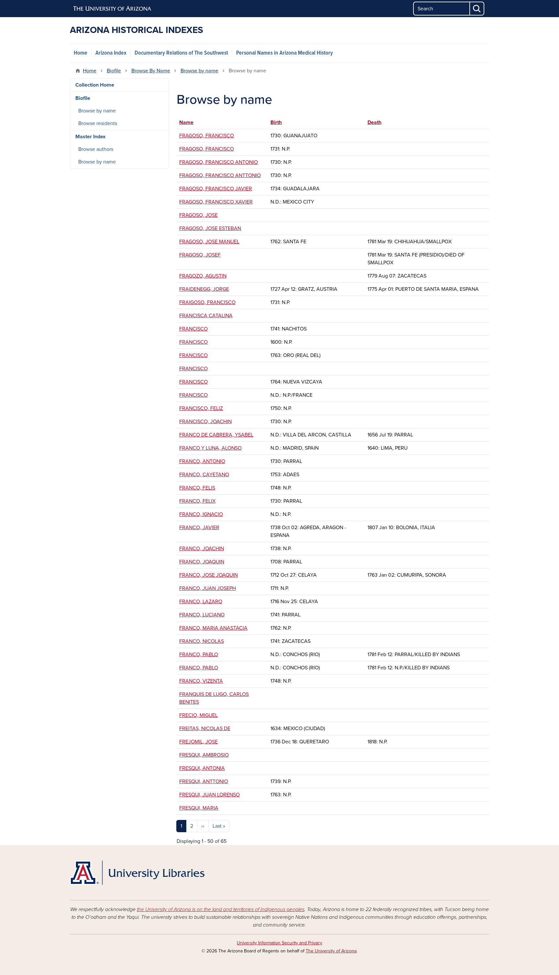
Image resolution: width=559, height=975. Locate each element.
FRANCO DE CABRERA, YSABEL (216, 435)
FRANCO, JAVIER (199, 527)
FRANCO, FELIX (197, 501)
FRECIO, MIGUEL (198, 715)
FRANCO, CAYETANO (204, 474)
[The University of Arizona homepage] (112, 9)
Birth (276, 122)
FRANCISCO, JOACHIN (205, 421)
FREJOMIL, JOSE (198, 742)
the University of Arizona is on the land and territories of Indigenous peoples (220, 909)
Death (374, 122)
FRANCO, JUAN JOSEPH (207, 588)
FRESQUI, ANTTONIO (203, 781)
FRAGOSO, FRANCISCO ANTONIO (218, 162)
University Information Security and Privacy (279, 943)
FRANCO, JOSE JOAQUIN (208, 575)
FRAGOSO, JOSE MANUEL (209, 241)
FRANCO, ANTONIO (202, 461)
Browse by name (199, 71)
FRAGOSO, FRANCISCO (206, 135)
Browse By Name (150, 71)
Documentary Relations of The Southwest (181, 53)
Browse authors (95, 149)
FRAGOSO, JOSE (198, 215)
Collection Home (94, 85)
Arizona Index (110, 53)
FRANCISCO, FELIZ (201, 408)
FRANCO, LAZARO (200, 601)
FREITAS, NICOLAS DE (204, 728)
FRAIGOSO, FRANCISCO (207, 302)
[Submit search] (477, 9)
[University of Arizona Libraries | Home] (137, 873)
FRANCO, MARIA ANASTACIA (213, 628)
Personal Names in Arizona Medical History (284, 53)
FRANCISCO (193, 329)
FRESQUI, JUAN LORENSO (209, 795)
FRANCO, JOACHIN (201, 548)
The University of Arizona (331, 951)
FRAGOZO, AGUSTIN (202, 276)
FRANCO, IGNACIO (201, 514)
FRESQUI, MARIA (198, 808)
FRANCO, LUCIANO (202, 615)
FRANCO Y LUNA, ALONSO (210, 448)
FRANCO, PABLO (198, 654)
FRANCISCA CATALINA (206, 315)
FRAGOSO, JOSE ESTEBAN (210, 228)
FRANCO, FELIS (197, 488)
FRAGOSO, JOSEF (200, 255)
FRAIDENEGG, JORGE (204, 289)
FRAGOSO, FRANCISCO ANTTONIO (220, 175)
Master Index (90, 136)
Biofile (114, 71)
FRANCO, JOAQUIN (201, 562)
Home (80, 53)
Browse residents (97, 123)
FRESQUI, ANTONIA (202, 768)
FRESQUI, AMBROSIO (204, 755)
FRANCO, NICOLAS (201, 641)
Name (189, 122)
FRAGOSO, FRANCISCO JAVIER (215, 188)
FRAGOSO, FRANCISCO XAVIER (216, 202)
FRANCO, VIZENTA (201, 681)
